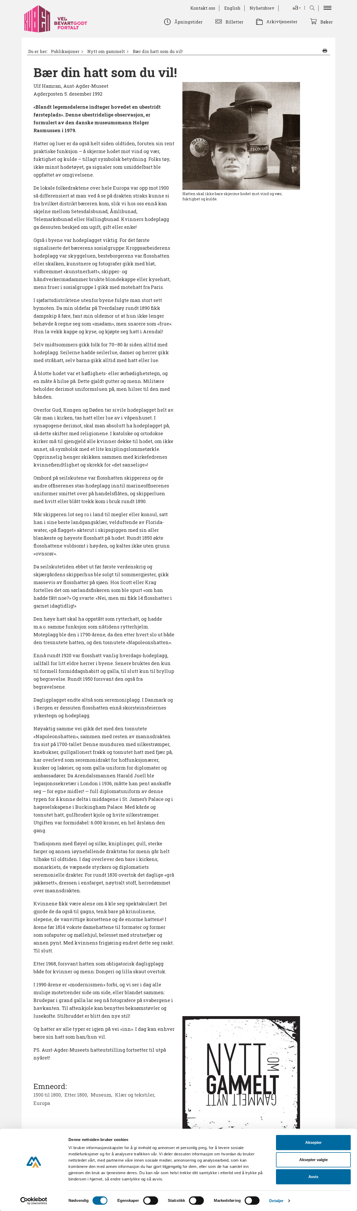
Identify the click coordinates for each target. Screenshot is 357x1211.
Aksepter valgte (313, 1159)
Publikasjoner (65, 51)
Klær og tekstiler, (135, 1095)
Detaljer (276, 1200)
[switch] (150, 1200)
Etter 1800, (76, 1095)
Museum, (101, 1095)
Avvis (313, 1176)
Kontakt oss (202, 8)
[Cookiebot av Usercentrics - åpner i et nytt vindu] (34, 1201)
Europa (41, 1103)
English (232, 8)
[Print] (325, 51)
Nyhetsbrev (262, 8)
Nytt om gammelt (106, 51)
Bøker (326, 22)
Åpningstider (188, 22)
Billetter (234, 22)
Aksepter (313, 1142)
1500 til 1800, (47, 1095)
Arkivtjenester (281, 21)
